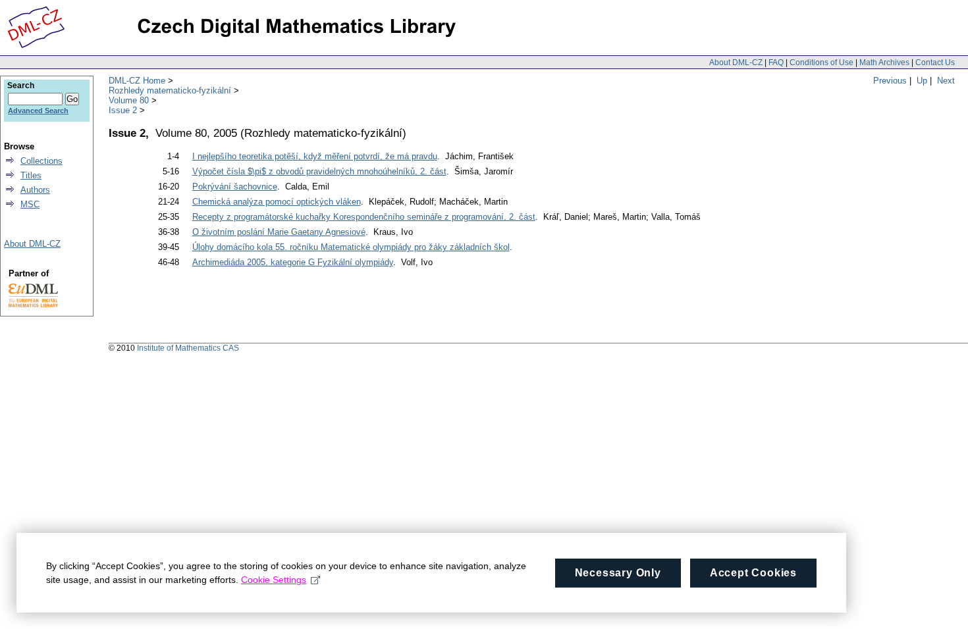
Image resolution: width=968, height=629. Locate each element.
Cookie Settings (273, 579)
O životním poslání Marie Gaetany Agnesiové (278, 232)
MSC (30, 204)
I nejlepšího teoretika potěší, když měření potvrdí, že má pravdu (314, 156)
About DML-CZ (736, 62)
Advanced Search (38, 110)
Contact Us (935, 62)
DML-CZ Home (137, 81)
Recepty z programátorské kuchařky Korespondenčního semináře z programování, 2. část (363, 217)
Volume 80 (129, 100)
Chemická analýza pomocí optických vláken (276, 202)
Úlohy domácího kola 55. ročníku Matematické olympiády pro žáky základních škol (351, 247)
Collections (41, 161)
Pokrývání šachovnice (234, 186)
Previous (890, 81)
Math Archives (884, 62)
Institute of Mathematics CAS (188, 348)
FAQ (776, 62)
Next (946, 81)
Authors (35, 190)
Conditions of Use (821, 62)
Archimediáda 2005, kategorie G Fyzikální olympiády (292, 262)
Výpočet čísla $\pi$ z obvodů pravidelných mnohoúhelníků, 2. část (319, 171)
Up (922, 81)
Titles (30, 175)
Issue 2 (123, 110)
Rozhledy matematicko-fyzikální (170, 90)
